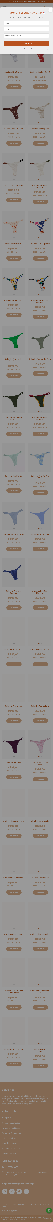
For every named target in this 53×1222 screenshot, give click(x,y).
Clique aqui (26, 43)
